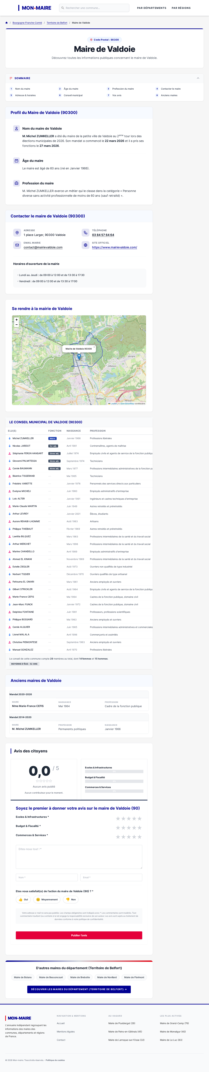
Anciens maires (166, 95)
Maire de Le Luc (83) (171, 1039)
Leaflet (113, 403)
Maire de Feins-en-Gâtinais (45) (125, 1031)
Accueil (60, 1023)
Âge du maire (68, 88)
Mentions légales (66, 1031)
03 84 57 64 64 (103, 235)
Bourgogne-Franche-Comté (27, 22)
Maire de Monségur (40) (173, 1031)
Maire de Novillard (107, 977)
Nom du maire (20, 88)
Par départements (152, 7)
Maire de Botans (23, 977)
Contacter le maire (168, 88)
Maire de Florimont (134, 977)
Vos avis (115, 95)
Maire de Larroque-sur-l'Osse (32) (126, 1039)
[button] (79, 356)
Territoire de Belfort (57, 22)
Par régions (181, 7)
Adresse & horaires (23, 95)
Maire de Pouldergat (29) (121, 1023)
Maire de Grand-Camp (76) (174, 1023)
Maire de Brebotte (80, 977)
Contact (61, 1039)
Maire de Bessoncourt (51, 977)
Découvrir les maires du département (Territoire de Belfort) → (79, 989)
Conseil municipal (70, 95)
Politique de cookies (55, 1060)
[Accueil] (6, 22)
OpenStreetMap (127, 403)
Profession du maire (121, 88)
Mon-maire (19, 1018)
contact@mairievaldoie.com (43, 247)
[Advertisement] (181, 156)
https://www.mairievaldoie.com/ (114, 247)
